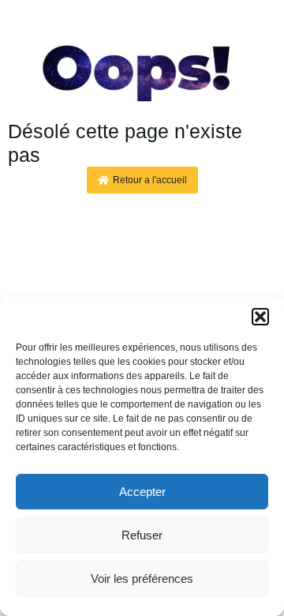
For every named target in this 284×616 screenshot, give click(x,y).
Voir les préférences (142, 578)
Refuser (142, 535)
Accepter (142, 491)
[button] (260, 317)
